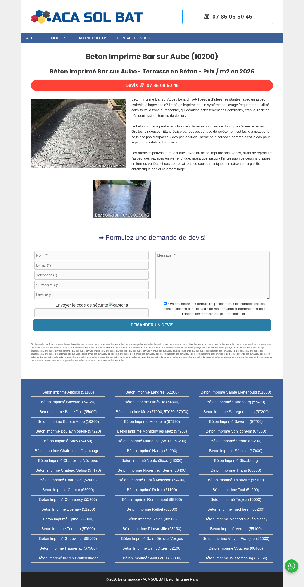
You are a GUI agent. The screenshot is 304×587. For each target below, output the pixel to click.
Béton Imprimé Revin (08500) (152, 519)
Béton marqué (129, 579)
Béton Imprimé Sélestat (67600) (235, 451)
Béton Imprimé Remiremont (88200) (152, 500)
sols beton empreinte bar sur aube (241, 354)
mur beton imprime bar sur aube (144, 347)
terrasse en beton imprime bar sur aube (64, 360)
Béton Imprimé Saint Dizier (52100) (151, 548)
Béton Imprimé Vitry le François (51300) (236, 539)
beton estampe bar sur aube (139, 344)
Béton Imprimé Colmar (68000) (68, 490)
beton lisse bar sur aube (194, 344)
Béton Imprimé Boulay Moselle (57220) (68, 431)
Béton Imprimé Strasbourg (236, 461)
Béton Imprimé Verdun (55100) (236, 529)
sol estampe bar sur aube (67, 354)
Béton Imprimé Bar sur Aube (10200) (68, 422)
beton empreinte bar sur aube (109, 344)
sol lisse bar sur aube (118, 354)
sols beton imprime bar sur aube (70, 357)
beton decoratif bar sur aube (49, 344)
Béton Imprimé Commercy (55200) (68, 500)
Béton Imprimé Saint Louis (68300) (152, 558)
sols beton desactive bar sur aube (206, 354)
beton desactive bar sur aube (78, 344)
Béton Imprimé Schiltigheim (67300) (236, 431)
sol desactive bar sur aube (246, 351)
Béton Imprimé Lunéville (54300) (151, 402)
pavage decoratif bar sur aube (209, 347)
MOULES (58, 38)
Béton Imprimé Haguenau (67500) (68, 548)
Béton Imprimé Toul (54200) (236, 490)
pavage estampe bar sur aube (70, 351)
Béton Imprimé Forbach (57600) (68, 529)
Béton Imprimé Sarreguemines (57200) (236, 412)
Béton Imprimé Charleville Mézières (68, 461)
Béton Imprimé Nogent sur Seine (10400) (152, 470)
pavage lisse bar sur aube (129, 351)
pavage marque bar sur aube (157, 351)
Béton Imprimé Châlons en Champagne (68, 451)
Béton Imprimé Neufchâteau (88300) (151, 461)
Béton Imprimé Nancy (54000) (152, 451)
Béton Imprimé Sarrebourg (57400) (236, 402)
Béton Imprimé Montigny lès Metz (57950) (152, 431)
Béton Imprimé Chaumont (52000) (68, 480)
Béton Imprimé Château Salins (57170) (68, 470)
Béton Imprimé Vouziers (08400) (236, 548)
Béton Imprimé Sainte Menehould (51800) (236, 392)
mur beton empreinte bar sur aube (77, 347)
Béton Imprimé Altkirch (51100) (68, 392)
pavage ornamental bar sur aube (188, 351)
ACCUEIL (34, 38)
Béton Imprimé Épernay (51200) (68, 509)
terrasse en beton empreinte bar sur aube (223, 357)
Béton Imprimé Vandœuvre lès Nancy (235, 519)
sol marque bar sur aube (142, 354)
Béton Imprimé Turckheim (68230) (235, 509)
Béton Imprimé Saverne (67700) (236, 422)
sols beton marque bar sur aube (103, 357)
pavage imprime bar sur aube (100, 351)
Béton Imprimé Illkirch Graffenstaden (68, 558)
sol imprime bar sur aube (94, 354)
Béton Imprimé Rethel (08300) (152, 509)
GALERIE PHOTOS (91, 38)
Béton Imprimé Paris (182, 579)
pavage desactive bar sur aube (240, 347)
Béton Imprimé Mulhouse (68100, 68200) (152, 441)
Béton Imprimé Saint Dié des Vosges (152, 539)
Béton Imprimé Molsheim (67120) (152, 422)
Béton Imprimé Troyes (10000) (235, 500)
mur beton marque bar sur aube (177, 347)
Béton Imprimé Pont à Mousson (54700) (152, 480)
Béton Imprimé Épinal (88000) (68, 519)
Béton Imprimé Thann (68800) (236, 470)
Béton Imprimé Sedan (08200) (236, 441)
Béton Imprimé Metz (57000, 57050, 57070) (152, 412)
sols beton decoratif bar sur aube (172, 354)
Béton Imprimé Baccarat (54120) (68, 402)
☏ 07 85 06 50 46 (227, 16)
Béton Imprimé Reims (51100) (152, 490)
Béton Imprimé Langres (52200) (152, 392)
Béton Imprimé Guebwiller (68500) (68, 539)
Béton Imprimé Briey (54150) (68, 441)
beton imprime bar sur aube (167, 344)
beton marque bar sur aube (221, 344)
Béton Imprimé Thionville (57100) (236, 480)
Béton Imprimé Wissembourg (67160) (235, 558)
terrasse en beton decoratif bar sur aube (140, 357)
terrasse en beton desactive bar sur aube (181, 357)
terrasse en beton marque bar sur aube (104, 360)
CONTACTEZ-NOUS (133, 38)
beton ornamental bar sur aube (251, 344)
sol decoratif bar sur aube (218, 351)
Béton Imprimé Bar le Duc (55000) (68, 412)
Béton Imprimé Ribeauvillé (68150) (152, 529)
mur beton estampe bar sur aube (111, 347)
